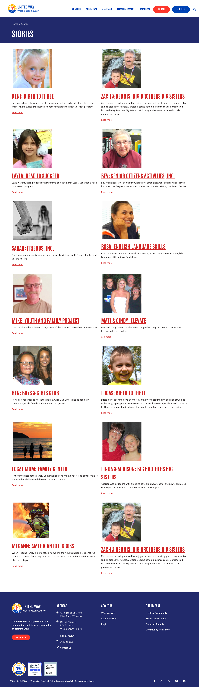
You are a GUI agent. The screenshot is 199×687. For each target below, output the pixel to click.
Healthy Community (156, 613)
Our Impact (91, 9)
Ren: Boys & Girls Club (35, 392)
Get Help (181, 9)
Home (15, 24)
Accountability (109, 618)
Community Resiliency (158, 629)
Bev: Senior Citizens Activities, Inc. (138, 175)
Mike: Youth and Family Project (45, 320)
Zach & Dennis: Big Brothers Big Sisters (143, 95)
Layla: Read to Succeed (35, 175)
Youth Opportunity (156, 618)
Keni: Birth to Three (33, 95)
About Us (76, 9)
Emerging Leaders (125, 9)
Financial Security (155, 624)
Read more (17, 112)
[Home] (24, 8)
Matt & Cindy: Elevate (123, 320)
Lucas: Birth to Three (123, 392)
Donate (161, 9)
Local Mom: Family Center (39, 468)
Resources (145, 9)
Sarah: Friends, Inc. (33, 247)
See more (106, 336)
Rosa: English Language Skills (133, 246)
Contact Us (65, 648)
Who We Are (108, 613)
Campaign (107, 9)
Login (104, 624)
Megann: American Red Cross (43, 545)
